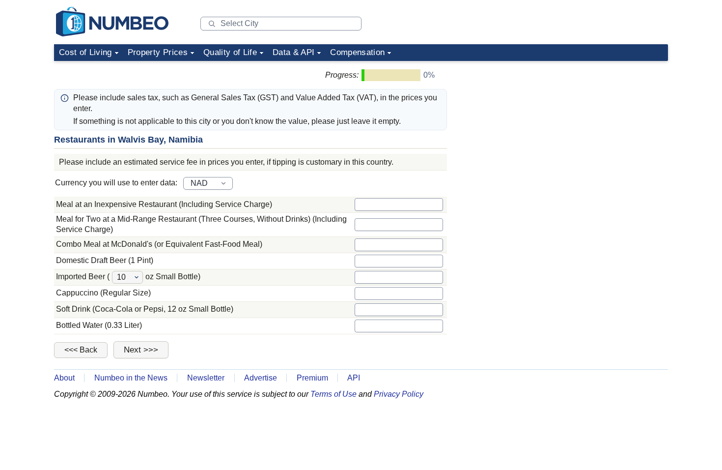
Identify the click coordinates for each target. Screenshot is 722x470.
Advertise (260, 378)
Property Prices (158, 52)
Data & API (293, 52)
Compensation (357, 52)
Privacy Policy (398, 394)
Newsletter (205, 378)
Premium (312, 378)
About (64, 378)
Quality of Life (230, 52)
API (353, 378)
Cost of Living (85, 52)
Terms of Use (333, 394)
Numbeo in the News (130, 378)
